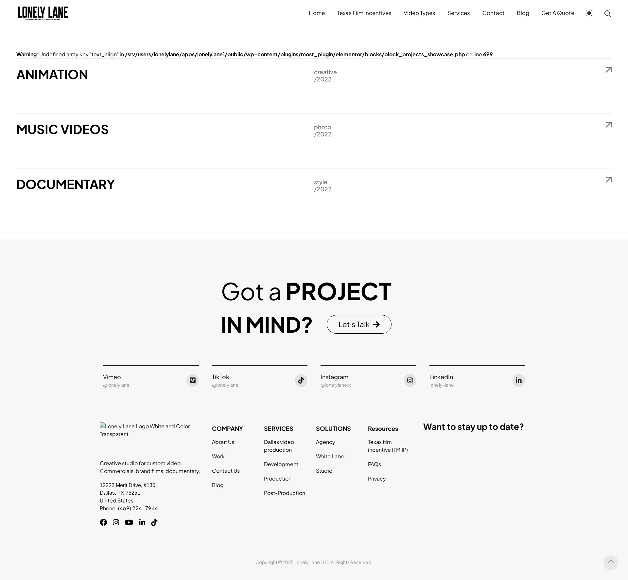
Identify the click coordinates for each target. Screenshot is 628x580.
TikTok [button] (220, 376)
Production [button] (277, 478)
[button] (359, 324)
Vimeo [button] (112, 376)
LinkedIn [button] (441, 376)
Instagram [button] (334, 376)
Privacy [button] (377, 478)
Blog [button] (218, 485)
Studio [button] (324, 470)
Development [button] (281, 464)
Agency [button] (325, 441)
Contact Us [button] (226, 470)
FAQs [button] (374, 464)
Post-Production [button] (284, 492)
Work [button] (218, 456)
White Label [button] (331, 456)
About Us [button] (223, 441)
